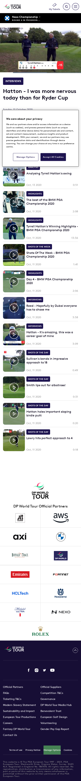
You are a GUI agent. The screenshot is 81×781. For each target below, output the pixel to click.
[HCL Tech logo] (20, 593)
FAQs (6, 693)
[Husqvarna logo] (60, 593)
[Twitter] (44, 670)
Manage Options (52, 750)
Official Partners (13, 687)
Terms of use (15, 750)
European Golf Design (53, 717)
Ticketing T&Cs (12, 699)
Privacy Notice (32, 750)
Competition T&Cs (51, 693)
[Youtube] (52, 670)
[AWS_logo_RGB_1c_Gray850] (60, 518)
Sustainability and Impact (19, 711)
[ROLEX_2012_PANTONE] (40, 631)
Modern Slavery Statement (19, 705)
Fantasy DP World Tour (16, 729)
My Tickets (54, 9)
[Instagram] (36, 670)
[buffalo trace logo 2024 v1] (20, 555)
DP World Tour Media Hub (56, 705)
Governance (47, 699)
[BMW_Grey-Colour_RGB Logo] (60, 537)
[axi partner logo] (20, 537)
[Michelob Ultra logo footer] (20, 612)
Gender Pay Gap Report (54, 729)
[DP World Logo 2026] (60, 555)
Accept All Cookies (53, 157)
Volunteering (48, 723)
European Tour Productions (19, 717)
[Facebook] (28, 670)
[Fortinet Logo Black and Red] (60, 574)
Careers (7, 723)
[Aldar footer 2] (20, 518)
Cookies (68, 750)
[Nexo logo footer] (60, 612)
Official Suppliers (50, 687)
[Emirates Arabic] (20, 574)
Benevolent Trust (50, 711)
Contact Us (10, 735)
